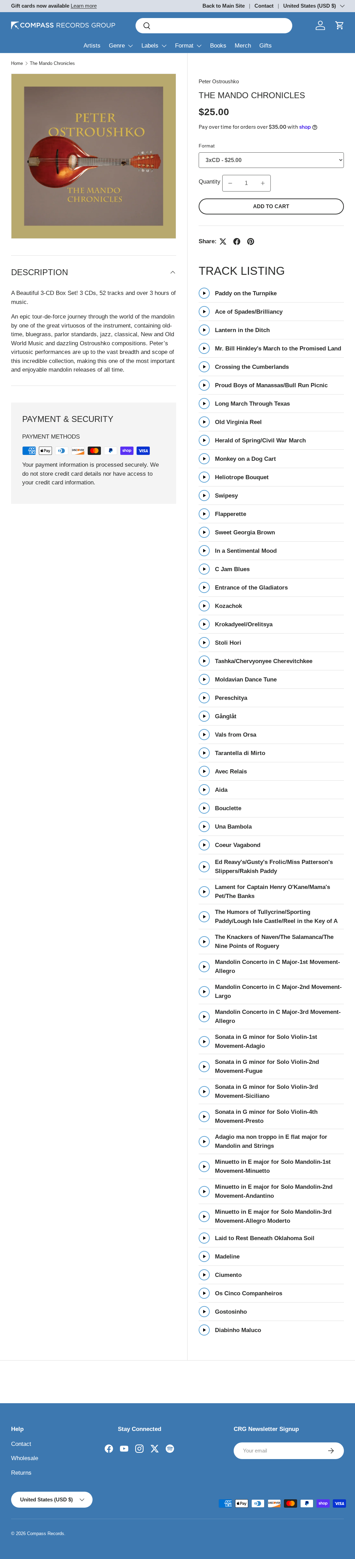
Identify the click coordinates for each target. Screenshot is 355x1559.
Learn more (84, 6)
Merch (243, 45)
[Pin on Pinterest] (251, 241)
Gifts (265, 45)
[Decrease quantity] (230, 183)
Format (184, 45)
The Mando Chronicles (52, 63)
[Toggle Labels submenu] (164, 46)
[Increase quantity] (262, 183)
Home (17, 63)
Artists (92, 45)
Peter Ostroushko (219, 81)
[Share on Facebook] (237, 241)
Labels (149, 45)
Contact (264, 6)
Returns (21, 1472)
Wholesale (24, 1458)
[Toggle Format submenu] (199, 46)
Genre (117, 45)
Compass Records (45, 1533)
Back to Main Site (223, 6)
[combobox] (214, 26)
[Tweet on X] (223, 241)
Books (218, 45)
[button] (339, 25)
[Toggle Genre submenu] (130, 46)
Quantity (210, 181)
